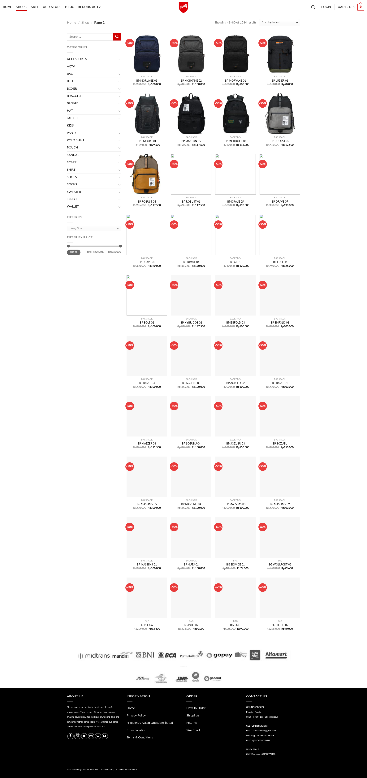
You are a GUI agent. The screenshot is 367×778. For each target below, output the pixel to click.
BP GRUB (235, 262)
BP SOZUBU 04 (191, 443)
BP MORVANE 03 (146, 80)
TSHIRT (72, 199)
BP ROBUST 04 (147, 201)
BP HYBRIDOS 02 (191, 322)
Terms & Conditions (140, 737)
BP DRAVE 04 (191, 262)
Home (7, 7)
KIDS (70, 125)
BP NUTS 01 (191, 564)
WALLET (73, 206)
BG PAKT (235, 625)
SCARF (71, 162)
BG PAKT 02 (191, 625)
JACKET (72, 118)
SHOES (72, 177)
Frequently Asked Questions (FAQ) (150, 722)
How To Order (195, 708)
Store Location (136, 730)
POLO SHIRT (75, 140)
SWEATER (74, 191)
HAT (70, 110)
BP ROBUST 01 (191, 201)
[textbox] (93, 228)
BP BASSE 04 (147, 383)
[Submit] (117, 37)
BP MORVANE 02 (191, 80)
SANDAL (73, 155)
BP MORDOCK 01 (235, 141)
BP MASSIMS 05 (147, 504)
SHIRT (71, 169)
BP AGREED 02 (235, 383)
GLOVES (73, 103)
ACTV (71, 66)
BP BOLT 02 (147, 322)
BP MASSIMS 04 (191, 504)
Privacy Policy (136, 715)
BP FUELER (280, 262)
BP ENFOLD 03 (235, 322)
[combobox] (94, 228)
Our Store (52, 7)
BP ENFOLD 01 (280, 322)
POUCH (72, 147)
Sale (35, 7)
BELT (70, 81)
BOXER (72, 88)
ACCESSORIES (77, 59)
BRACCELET (75, 95)
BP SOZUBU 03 (235, 443)
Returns (191, 722)
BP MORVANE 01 (235, 80)
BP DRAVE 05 (235, 201)
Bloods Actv (89, 7)
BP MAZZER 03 (147, 443)
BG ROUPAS (147, 625)
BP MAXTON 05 (191, 141)
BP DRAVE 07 (280, 201)
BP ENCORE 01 (147, 141)
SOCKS (72, 184)
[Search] (313, 7)
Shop (20, 7)
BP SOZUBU (280, 443)
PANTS (71, 132)
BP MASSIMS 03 (235, 504)
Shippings (192, 715)
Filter (73, 252)
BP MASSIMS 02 (280, 504)
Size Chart (193, 730)
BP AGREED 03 (191, 383)
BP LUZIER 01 (280, 80)
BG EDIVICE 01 (235, 564)
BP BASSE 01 (280, 383)
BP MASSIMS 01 (147, 564)
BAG (70, 73)
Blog (69, 7)
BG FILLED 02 (279, 625)
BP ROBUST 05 (280, 141)
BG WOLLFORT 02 (280, 564)
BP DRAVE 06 (147, 262)
